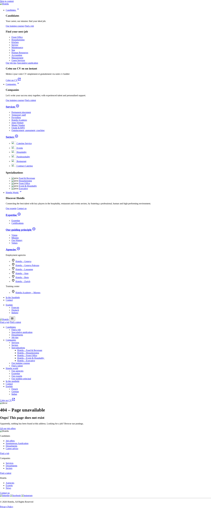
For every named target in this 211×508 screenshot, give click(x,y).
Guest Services (18, 60)
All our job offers (8, 428)
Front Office (17, 37)
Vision (14, 235)
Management (17, 58)
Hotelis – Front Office (27, 355)
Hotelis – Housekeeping (28, 353)
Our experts (11, 208)
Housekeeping (18, 40)
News (8, 488)
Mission (15, 238)
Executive (23, 188)
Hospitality (22, 152)
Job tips (14, 337)
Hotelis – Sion (22, 273)
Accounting (16, 55)
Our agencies (17, 371)
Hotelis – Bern (22, 277)
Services (12, 106)
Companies (13, 84)
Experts (9, 485)
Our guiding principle (21, 229)
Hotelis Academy (19, 120)
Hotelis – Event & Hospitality (31, 358)
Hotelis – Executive (26, 360)
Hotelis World (14, 192)
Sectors (12, 136)
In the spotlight (12, 381)
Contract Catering (25, 166)
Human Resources (19, 52)
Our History (16, 240)
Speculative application (27, 63)
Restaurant (21, 161)
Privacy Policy (6, 506)
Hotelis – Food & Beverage (29, 350)
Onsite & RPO (18, 128)
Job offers (10, 441)
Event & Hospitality (28, 186)
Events (20, 148)
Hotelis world (12, 368)
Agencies (13, 249)
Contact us (22, 208)
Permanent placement (21, 112)
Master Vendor (18, 125)
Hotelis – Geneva (23, 261)
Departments (17, 335)
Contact (9, 300)
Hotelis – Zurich (23, 281)
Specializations (18, 347)
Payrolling (16, 117)
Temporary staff (18, 115)
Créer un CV (13, 80)
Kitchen (15, 42)
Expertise (13, 214)
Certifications (17, 223)
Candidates (13, 10)
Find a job (29, 26)
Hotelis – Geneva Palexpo (27, 265)
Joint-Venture (17, 122)
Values (14, 243)
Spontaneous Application (17, 443)
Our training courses (15, 26)
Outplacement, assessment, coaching (27, 130)
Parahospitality (23, 156)
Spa (13, 50)
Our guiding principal (21, 378)
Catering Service (24, 143)
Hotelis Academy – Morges (28, 292)
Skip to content (7, 1)
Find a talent (30, 100)
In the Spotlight (13, 297)
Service (14, 45)
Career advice (12, 448)
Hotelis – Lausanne (24, 269)
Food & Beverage (27, 178)
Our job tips (11, 63)
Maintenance (17, 47)
